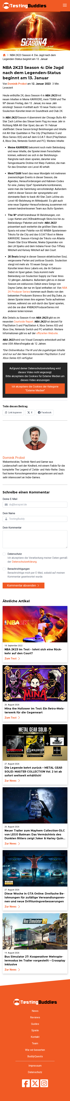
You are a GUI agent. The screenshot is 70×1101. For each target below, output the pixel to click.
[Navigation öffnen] (64, 5)
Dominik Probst (17, 83)
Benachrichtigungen (36, 572)
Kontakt (35, 1036)
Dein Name (9, 513)
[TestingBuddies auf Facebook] (26, 1083)
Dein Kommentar (12, 527)
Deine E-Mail (10, 499)
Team (35, 1043)
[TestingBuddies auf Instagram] (44, 1083)
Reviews (35, 1017)
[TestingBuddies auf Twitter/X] (35, 1083)
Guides (35, 1023)
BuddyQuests (35, 1056)
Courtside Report (23, 321)
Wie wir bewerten (35, 1049)
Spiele (35, 1030)
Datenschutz (37, 557)
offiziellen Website (47, 333)
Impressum (35, 1065)
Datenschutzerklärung (24, 561)
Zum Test (10, 658)
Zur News (10, 780)
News (35, 1010)
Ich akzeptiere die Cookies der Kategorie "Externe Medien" (35, 388)
